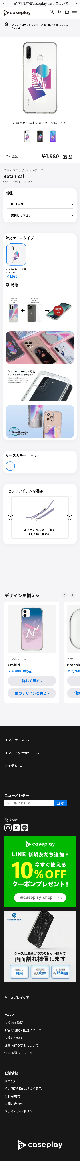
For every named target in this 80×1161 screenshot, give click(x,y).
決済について (13, 1037)
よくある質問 (13, 1022)
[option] (40, 3)
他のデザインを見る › (32, 693)
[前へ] (64, 595)
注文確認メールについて (21, 1053)
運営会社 (10, 1081)
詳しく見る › (32, 680)
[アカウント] (59, 14)
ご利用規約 (12, 1096)
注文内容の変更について (21, 1045)
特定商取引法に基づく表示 (23, 1088)
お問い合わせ (13, 1103)
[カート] (66, 13)
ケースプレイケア (16, 997)
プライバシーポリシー (20, 1111)
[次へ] (72, 595)
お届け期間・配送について (23, 1030)
